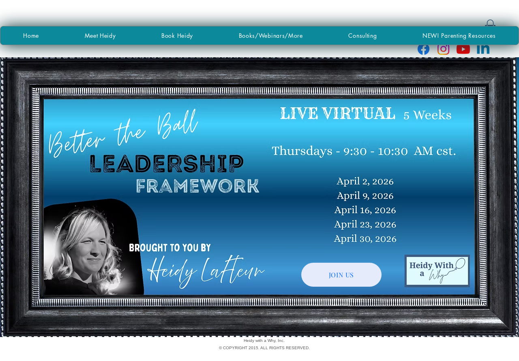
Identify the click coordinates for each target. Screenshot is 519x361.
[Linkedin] (483, 49)
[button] (271, 35)
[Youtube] (463, 49)
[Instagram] (443, 49)
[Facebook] (423, 49)
